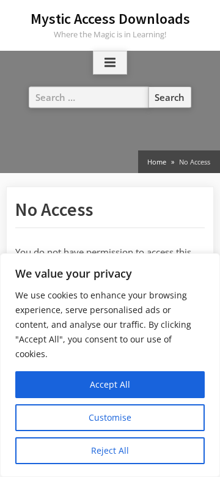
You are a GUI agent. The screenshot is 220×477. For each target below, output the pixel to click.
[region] (110, 365)
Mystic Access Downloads (110, 18)
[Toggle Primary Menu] (110, 63)
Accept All (110, 384)
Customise (110, 417)
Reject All (110, 450)
